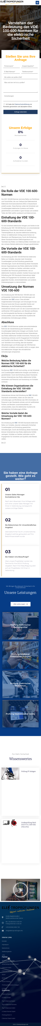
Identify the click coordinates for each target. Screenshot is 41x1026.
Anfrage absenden (20, 112)
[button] (37, 2)
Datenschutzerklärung (22, 104)
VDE (13, 299)
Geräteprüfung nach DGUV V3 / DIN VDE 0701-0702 (28, 825)
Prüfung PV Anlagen (28, 771)
